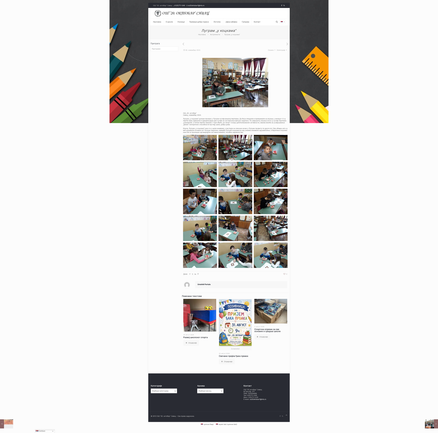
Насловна (202, 34)
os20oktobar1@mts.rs (196, 5)
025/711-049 (180, 5)
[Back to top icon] (286, 415)
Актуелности (215, 34)
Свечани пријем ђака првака (233, 356)
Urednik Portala (204, 284)
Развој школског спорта (195, 337)
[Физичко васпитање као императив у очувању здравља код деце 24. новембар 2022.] (6, 423)
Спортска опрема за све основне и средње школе (267, 330)
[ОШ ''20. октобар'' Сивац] (182, 13)
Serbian (41, 431)
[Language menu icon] (282, 22)
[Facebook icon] (282, 5)
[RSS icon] (284, 5)
